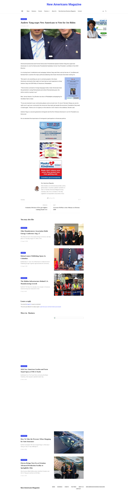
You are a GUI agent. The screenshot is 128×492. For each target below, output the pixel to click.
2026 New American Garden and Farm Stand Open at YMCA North (34, 370)
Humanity (23, 199)
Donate (40, 11)
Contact (80, 11)
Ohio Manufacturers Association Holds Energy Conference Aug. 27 (34, 232)
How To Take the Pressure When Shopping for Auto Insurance (36, 440)
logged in (29, 304)
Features (46, 11)
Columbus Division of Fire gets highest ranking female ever (36, 208)
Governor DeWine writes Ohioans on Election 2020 (66, 208)
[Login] (103, 11)
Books (23, 252)
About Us (54, 11)
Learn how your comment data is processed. (50, 306)
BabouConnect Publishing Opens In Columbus (33, 257)
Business (34, 11)
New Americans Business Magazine (67, 11)
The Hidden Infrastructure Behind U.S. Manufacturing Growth (34, 282)
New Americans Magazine (47, 183)
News (28, 11)
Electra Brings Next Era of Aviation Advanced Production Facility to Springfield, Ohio (33, 465)
